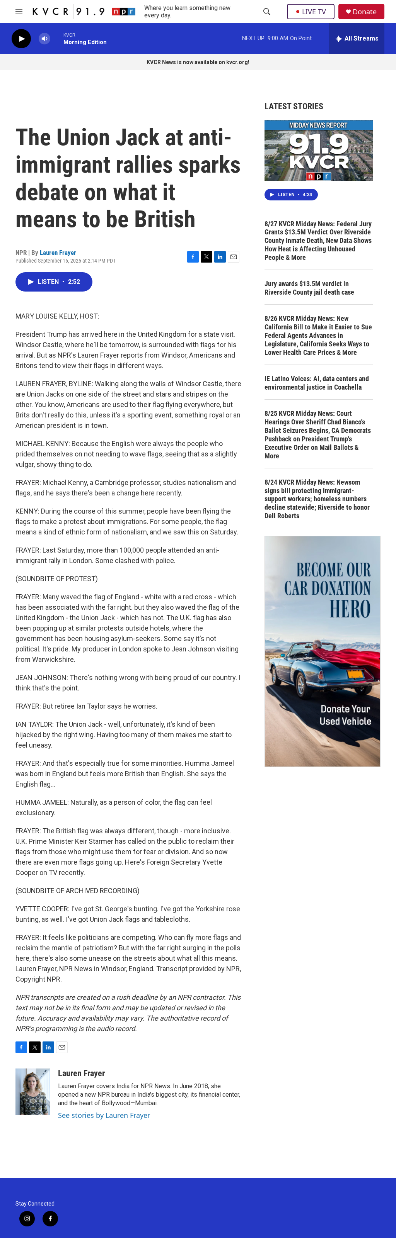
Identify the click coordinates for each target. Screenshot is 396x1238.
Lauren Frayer (58, 252)
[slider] (57, 38)
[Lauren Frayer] (32, 1091)
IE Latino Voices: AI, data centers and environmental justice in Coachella (317, 383)
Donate (365, 12)
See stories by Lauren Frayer (104, 1115)
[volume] (44, 38)
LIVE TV (314, 11)
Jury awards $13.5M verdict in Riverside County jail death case (309, 288)
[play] (21, 38)
